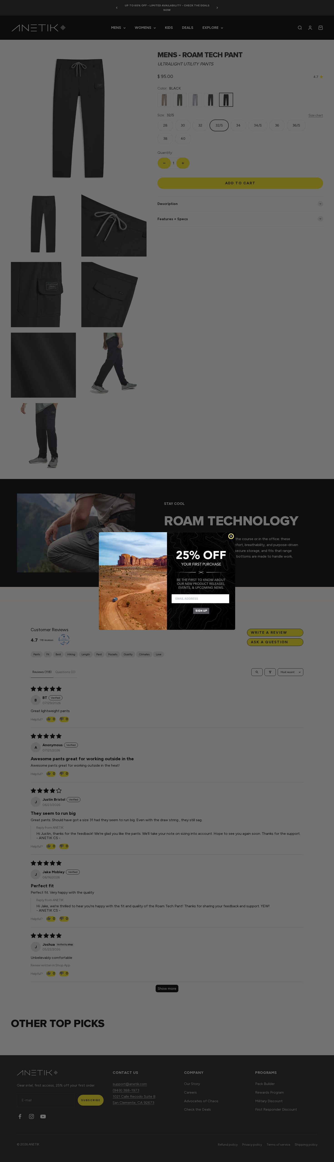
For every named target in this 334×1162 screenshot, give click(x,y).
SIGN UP (201, 611)
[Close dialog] (231, 536)
